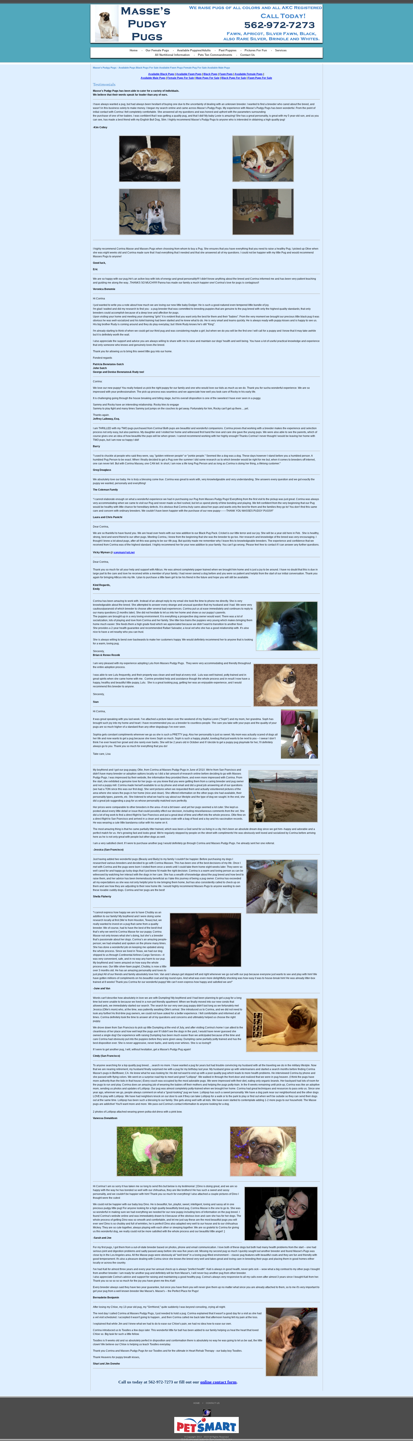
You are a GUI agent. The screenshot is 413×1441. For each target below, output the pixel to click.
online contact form (218, 1382)
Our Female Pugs (157, 50)
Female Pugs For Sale (180, 77)
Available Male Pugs (153, 77)
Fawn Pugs (226, 74)
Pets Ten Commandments (215, 54)
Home (133, 50)
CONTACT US (213, 1403)
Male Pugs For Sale (207, 77)
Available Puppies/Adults (194, 50)
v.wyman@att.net (124, 552)
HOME (196, 1403)
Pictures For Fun (256, 50)
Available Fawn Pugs (189, 74)
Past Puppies (227, 50)
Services (281, 50)
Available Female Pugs (249, 74)
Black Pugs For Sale (233, 77)
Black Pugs (210, 74)
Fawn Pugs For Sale (260, 77)
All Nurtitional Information (172, 54)
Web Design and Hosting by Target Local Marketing (206, 1439)
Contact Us (247, 54)
